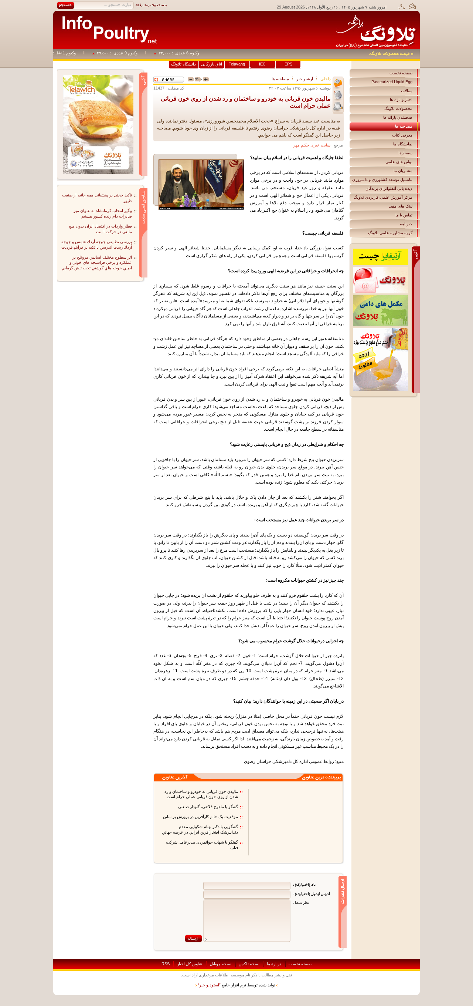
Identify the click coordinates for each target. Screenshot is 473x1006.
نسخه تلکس (249, 964)
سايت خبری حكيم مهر (311, 145)
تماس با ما (403, 215)
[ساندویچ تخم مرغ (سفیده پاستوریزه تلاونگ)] (98, 77)
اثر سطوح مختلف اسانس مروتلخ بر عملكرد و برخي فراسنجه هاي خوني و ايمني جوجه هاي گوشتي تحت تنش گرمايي (96, 262)
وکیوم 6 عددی (197, 53)
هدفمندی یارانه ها (397, 117)
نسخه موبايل (220, 964)
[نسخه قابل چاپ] (338, 107)
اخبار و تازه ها (401, 99)
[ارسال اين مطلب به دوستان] (338, 84)
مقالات (406, 90)
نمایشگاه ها (402, 144)
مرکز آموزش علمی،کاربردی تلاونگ (383, 197)
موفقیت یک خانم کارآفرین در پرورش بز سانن (200, 816)
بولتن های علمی (398, 161)
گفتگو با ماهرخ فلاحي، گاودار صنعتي (208, 806)
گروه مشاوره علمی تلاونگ (390, 233)
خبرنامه (406, 224)
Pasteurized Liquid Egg (391, 82)
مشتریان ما (403, 170)
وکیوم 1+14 (75, 53)
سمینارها (405, 153)
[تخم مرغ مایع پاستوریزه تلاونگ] (380, 330)
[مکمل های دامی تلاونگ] (380, 297)
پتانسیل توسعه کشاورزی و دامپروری (382, 179)
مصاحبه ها (403, 126)
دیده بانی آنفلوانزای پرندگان (388, 188)
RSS (165, 964)
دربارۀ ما (274, 964)
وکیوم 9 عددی (135, 53)
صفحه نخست (400, 73)
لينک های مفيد (400, 206)
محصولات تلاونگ (398, 108)
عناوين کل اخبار (190, 964)
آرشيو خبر (304, 79)
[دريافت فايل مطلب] (338, 95)
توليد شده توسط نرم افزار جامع (236, 985)
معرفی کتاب (402, 135)
